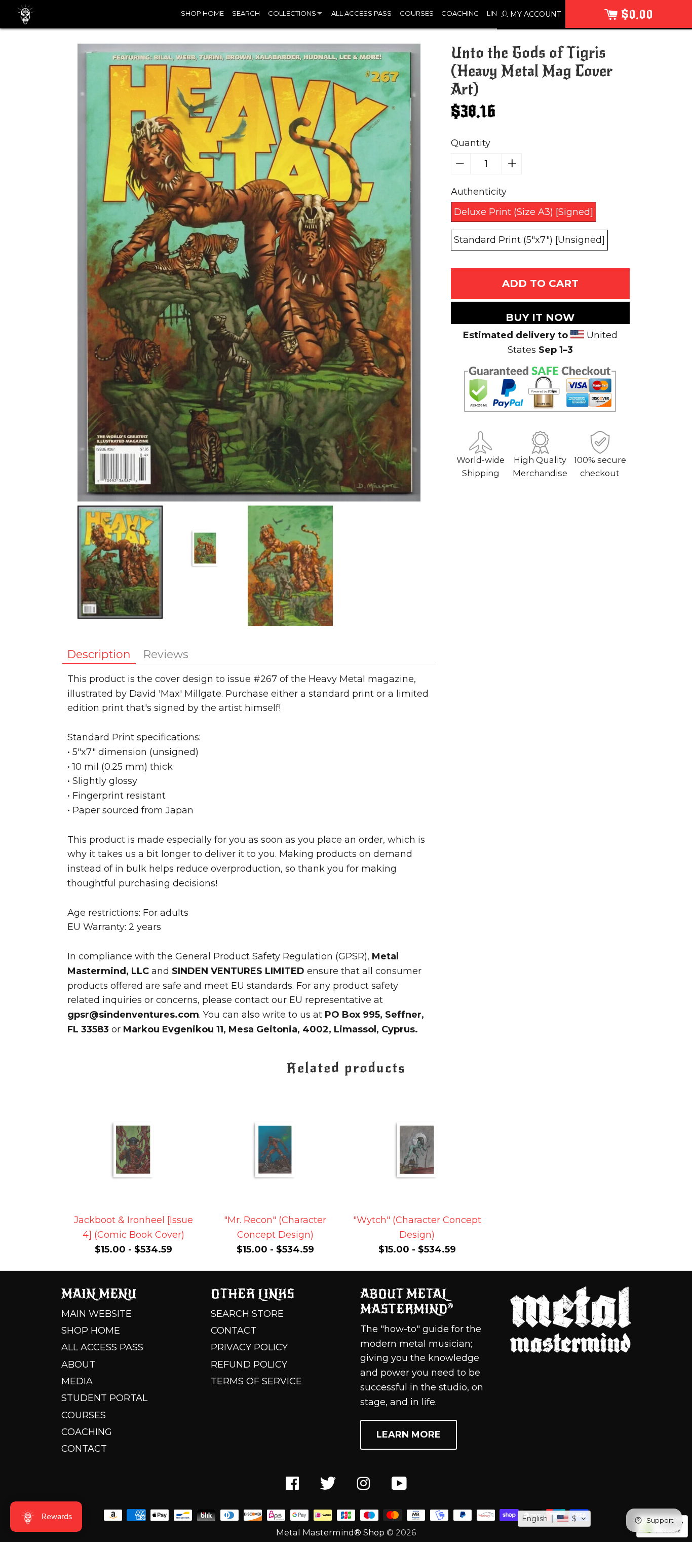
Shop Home (90, 1330)
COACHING (460, 13)
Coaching (86, 1432)
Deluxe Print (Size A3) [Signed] (523, 212)
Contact (84, 1448)
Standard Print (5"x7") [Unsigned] (529, 239)
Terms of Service (256, 1381)
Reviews (165, 654)
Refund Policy (249, 1364)
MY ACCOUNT (534, 14)
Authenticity (479, 191)
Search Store (247, 1313)
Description (99, 654)
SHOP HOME (202, 13)
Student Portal (104, 1398)
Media (77, 1381)
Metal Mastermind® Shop (330, 1532)
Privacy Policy (249, 1347)
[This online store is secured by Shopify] (662, 1534)
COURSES (417, 13)
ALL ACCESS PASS (361, 13)
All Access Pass (102, 1347)
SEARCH (246, 13)
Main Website (96, 1313)
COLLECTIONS (292, 13)
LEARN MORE (408, 1434)
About (78, 1364)
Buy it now (540, 317)
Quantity (470, 143)
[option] (249, 275)
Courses (83, 1415)
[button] (554, 1519)
